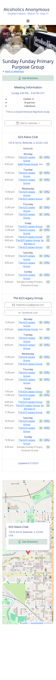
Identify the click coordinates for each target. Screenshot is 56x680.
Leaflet (24, 623)
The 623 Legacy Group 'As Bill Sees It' (30, 242)
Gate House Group (28, 164)
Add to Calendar (29, 123)
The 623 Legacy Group (26, 159)
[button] (28, 552)
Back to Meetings (14, 71)
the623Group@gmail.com (30, 304)
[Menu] (28, 21)
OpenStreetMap (36, 623)
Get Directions (30, 78)
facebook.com (30, 312)
